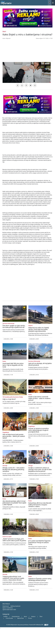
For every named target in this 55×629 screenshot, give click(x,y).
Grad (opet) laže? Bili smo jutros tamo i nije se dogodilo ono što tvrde (13, 365)
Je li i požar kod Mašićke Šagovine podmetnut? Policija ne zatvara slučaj (39, 542)
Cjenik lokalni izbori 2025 (9, 609)
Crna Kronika (9, 618)
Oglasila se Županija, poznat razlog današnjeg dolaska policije (39, 579)
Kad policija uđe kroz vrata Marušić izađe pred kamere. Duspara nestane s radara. (39, 504)
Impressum (6, 606)
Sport (25, 616)
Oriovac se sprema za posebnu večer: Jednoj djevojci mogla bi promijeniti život (38, 430)
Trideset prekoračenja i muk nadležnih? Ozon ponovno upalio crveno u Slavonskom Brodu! (13, 578)
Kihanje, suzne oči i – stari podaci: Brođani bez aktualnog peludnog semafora (14, 469)
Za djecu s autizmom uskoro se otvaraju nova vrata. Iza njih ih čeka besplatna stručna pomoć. (40, 469)
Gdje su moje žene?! (9, 399)
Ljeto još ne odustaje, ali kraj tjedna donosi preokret (40, 364)
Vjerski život (20, 618)
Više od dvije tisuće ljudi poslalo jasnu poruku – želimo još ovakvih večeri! (14, 436)
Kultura (33, 616)
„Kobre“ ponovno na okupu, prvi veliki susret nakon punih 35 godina (14, 540)
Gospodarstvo (16, 616)
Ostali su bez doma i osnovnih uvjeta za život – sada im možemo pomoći (39, 398)
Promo (30, 618)
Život (41, 616)
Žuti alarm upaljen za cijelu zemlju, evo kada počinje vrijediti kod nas (14, 326)
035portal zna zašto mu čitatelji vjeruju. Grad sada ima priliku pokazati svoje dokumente (38, 329)
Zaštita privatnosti (15, 606)
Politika (5, 616)
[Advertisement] (27, 50)
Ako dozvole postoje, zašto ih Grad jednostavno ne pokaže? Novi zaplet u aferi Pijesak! (14, 503)
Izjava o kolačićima (8, 608)
